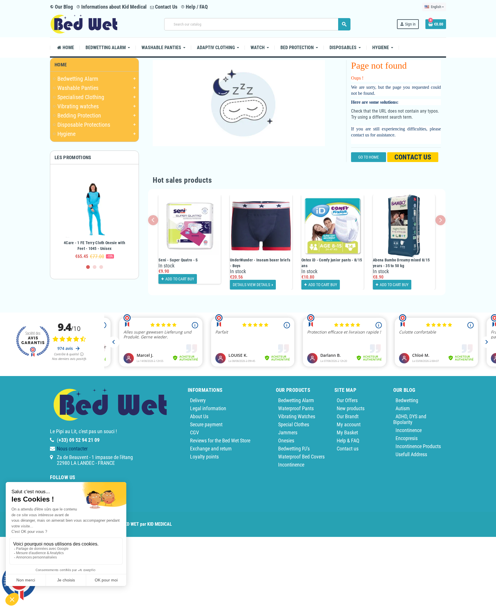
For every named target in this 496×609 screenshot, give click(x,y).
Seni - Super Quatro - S (178, 260)
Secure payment (206, 424)
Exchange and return (211, 449)
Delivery (198, 400)
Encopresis (407, 438)
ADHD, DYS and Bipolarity (409, 419)
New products (351, 408)
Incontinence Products (418, 446)
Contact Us (165, 7)
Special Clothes (293, 424)
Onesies (286, 441)
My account (349, 424)
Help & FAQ (348, 441)
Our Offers (347, 400)
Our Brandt (348, 416)
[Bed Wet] (84, 24)
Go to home (368, 157)
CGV (194, 432)
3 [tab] (101, 267)
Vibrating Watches (296, 416)
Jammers (287, 432)
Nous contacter (72, 449)
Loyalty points (204, 457)
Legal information (208, 408)
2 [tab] (94, 267)
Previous (153, 220)
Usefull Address (411, 454)
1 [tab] (88, 267)
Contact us (412, 157)
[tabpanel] (94, 217)
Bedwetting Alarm (296, 400)
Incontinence (291, 465)
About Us (199, 416)
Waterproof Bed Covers (301, 457)
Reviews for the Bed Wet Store (220, 441)
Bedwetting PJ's (294, 449)
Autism (403, 408)
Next (440, 220)
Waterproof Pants (296, 408)
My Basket (347, 432)
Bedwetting (407, 400)
